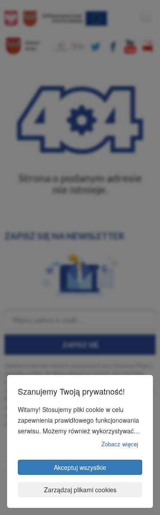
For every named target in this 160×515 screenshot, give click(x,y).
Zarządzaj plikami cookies (80, 489)
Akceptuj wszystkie (80, 467)
